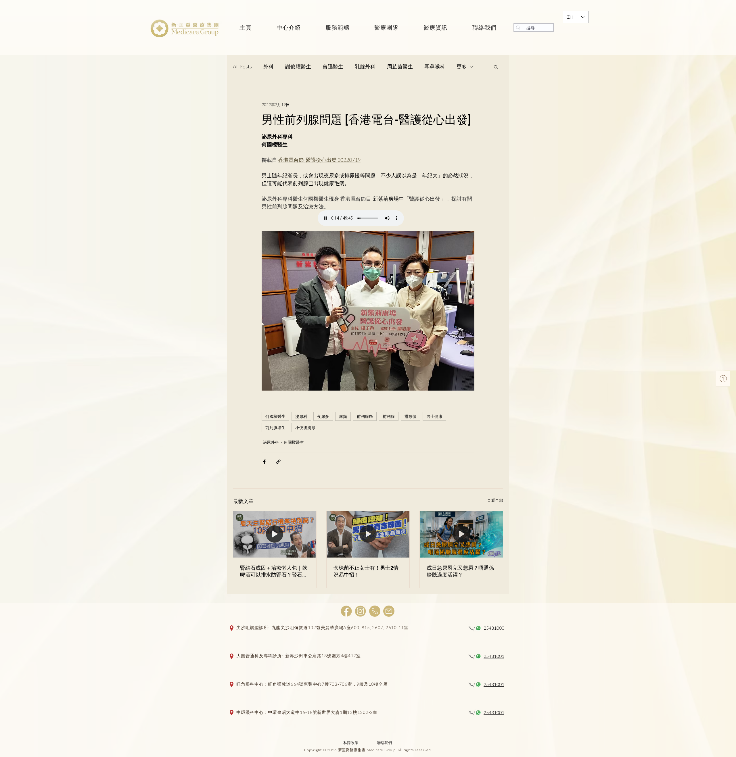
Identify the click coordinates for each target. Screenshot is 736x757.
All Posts (242, 66)
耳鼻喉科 (434, 66)
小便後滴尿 (305, 427)
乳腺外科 (365, 66)
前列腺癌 (365, 416)
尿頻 (343, 416)
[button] (496, 66)
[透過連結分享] (278, 461)
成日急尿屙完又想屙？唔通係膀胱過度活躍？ (460, 571)
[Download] (723, 379)
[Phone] (374, 611)
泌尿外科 (271, 442)
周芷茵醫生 (400, 66)
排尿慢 (411, 416)
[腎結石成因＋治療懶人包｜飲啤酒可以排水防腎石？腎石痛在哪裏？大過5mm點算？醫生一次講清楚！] (274, 534)
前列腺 (389, 416)
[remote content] (368, 218)
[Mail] (388, 611)
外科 (268, 66)
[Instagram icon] (360, 611)
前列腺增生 (275, 427)
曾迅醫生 (333, 66)
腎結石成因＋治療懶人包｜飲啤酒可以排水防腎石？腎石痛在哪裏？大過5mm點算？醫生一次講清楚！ (274, 571)
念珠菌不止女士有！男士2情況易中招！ (366, 571)
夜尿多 (323, 416)
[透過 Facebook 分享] (264, 461)
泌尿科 (301, 416)
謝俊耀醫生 (298, 66)
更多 (462, 66)
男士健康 (434, 416)
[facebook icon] (346, 611)
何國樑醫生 (275, 416)
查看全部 (495, 500)
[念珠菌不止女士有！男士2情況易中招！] (368, 534)
